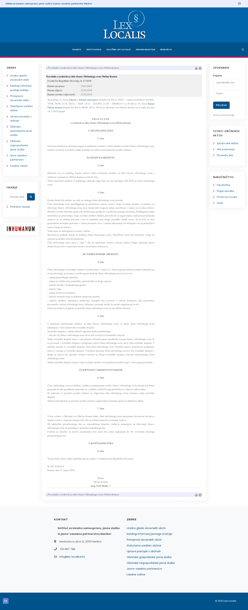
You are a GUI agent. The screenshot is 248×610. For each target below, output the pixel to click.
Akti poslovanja (226, 149)
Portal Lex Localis (227, 197)
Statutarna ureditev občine (144, 545)
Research (166, 49)
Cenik (220, 203)
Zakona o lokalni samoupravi (83, 99)
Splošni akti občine (227, 143)
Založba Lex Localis (118, 49)
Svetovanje (93, 49)
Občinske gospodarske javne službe (21, 131)
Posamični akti (225, 155)
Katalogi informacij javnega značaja (149, 534)
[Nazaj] (200, 67)
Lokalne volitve (19, 166)
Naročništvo (223, 185)
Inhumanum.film (145, 49)
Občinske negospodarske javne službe (19, 145)
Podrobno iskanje (20, 206)
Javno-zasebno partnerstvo (144, 569)
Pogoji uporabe (225, 191)
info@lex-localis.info (72, 557)
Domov (76, 49)
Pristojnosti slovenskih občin (144, 540)
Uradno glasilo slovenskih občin (146, 528)
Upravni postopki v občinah (144, 551)
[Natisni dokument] (196, 67)
